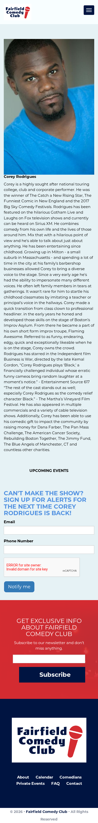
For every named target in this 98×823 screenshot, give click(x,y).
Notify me (19, 587)
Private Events (30, 783)
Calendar (44, 777)
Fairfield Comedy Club (46, 811)
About (23, 777)
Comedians (71, 777)
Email (9, 521)
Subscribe (55, 674)
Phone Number (18, 541)
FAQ (55, 783)
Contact (74, 783)
